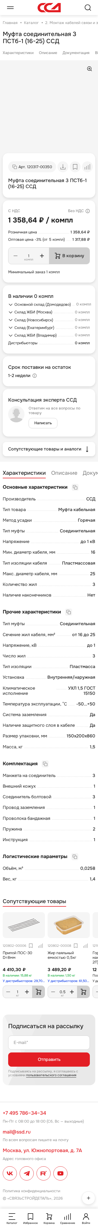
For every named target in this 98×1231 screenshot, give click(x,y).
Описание (48, 52)
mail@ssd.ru (16, 1132)
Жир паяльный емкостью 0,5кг (62, 955)
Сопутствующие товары (34, 901)
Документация (76, 52)
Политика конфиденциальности (31, 1190)
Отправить (49, 1059)
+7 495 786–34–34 (24, 1113)
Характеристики (18, 52)
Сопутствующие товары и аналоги (44, 449)
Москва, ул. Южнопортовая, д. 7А (42, 1150)
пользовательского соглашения (51, 1075)
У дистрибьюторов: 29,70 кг (24, 981)
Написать (43, 422)
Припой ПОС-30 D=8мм (17, 955)
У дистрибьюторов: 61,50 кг (69, 981)
